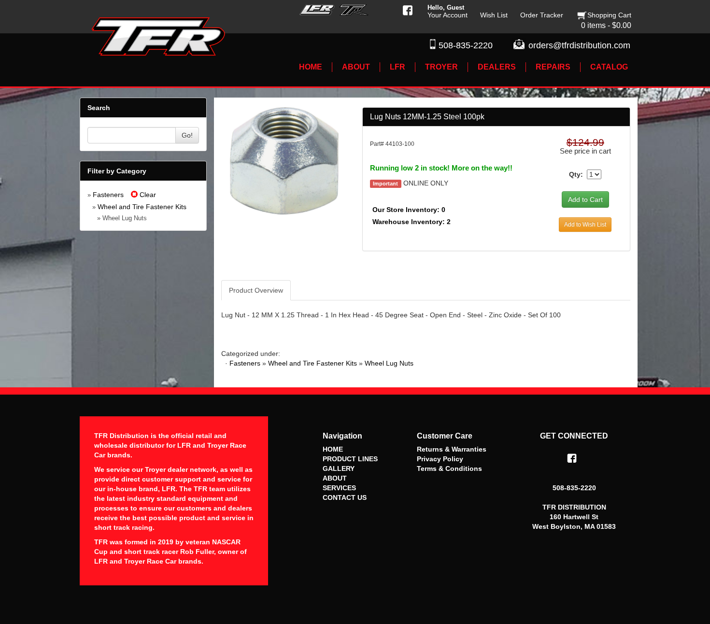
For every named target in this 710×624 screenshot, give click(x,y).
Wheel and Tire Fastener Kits (142, 207)
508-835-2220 (466, 45)
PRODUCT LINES (350, 459)
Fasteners (108, 195)
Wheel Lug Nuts (389, 363)
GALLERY (339, 468)
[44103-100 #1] (284, 160)
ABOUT (335, 478)
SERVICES (339, 488)
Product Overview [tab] (256, 290)
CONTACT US (345, 497)
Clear (147, 195)
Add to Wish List (585, 224)
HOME (333, 449)
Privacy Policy (440, 459)
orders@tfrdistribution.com (579, 45)
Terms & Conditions (449, 468)
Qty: (576, 174)
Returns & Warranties (451, 449)
